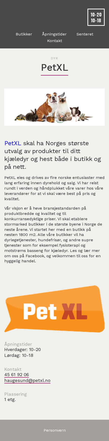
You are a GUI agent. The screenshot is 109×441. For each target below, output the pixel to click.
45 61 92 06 (16, 374)
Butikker (24, 34)
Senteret (85, 34)
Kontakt (54, 41)
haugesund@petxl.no (27, 380)
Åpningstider (54, 34)
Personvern (55, 430)
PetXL (12, 143)
